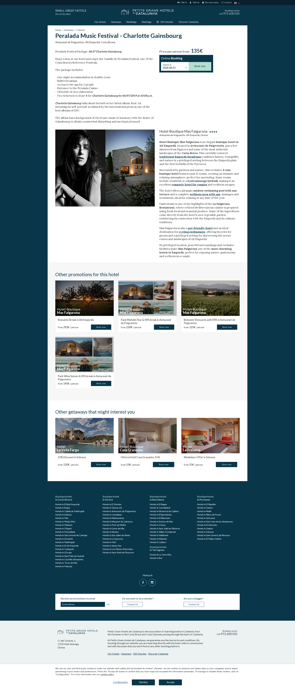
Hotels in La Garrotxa (113, 538)
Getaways (116, 21)
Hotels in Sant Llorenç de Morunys (213, 535)
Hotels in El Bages (158, 504)
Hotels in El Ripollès (206, 504)
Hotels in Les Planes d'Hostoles (118, 549)
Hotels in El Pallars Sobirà (209, 538)
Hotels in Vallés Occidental (163, 532)
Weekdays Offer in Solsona (199, 457)
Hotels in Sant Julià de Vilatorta (165, 528)
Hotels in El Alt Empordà (66, 545)
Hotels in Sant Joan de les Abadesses (215, 521)
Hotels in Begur (62, 507)
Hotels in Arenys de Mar (161, 521)
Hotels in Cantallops (112, 514)
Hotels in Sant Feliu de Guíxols (69, 556)
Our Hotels (100, 21)
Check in (167, 65)
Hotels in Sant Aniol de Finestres (118, 552)
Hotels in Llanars (205, 507)
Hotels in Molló (204, 511)
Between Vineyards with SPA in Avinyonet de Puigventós (209, 321)
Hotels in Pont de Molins (114, 525)
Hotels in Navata (110, 532)
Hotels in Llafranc (63, 514)
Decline (143, 682)
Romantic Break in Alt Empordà (76, 319)
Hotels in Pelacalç (63, 566)
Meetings (146, 21)
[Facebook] (143, 582)
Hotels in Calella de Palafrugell (69, 511)
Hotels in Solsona (205, 532)
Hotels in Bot (156, 558)
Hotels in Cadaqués (64, 549)
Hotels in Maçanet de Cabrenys (118, 521)
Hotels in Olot (109, 542)
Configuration (120, 682)
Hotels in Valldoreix (159, 535)
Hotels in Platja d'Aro (65, 521)
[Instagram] (152, 582)
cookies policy (107, 674)
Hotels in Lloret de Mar (113, 528)
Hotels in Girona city (112, 507)
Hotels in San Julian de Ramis (116, 535)
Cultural (80, 30)
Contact (228, 3)
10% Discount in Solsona (72, 457)
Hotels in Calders (158, 542)
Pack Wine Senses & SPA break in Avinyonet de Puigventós (84, 378)
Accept (170, 682)
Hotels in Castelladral (160, 507)
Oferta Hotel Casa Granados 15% (140, 457)
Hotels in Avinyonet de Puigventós (119, 511)
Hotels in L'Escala (63, 552)
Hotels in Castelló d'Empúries (69, 559)
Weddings (131, 21)
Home (58, 30)
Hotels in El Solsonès (207, 525)
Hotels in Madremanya (113, 518)
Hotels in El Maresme (160, 518)
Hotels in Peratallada (65, 532)
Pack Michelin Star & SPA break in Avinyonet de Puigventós (146, 321)
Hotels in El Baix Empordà (67, 504)
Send (108, 604)
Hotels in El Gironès (112, 504)
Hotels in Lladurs (205, 528)
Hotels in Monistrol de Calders (164, 511)
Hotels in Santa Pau (112, 545)
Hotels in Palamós (63, 525)
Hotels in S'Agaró (63, 528)
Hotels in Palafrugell (65, 542)
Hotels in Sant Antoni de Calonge (71, 535)
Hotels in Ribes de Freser (209, 514)
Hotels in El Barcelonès (161, 514)
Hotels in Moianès (158, 538)
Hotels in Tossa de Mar (66, 562)
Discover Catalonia (188, 21)
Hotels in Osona (157, 525)
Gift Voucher (166, 21)
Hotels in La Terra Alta (160, 554)
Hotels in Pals (61, 518)
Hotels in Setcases (206, 518)
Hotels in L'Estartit (64, 538)
